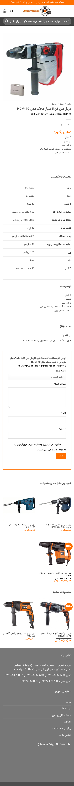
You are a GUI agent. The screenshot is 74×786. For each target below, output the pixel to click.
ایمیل (62, 429)
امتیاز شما (61, 371)
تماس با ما (65, 735)
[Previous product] (61, 125)
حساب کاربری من (61, 715)
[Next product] (68, 125)
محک (53, 104)
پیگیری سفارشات (61, 728)
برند (62, 104)
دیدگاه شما (60, 384)
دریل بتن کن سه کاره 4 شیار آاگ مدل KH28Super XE (56, 635)
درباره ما (66, 709)
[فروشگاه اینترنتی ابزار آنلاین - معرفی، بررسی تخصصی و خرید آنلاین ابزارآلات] (37, 11)
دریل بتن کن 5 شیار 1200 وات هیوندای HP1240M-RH (58, 526)
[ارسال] (6, 21)
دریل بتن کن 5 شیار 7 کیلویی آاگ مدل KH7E (55, 574)
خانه (69, 104)
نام (63, 413)
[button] (69, 11)
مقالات (67, 722)
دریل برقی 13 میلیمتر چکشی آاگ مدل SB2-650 (19, 635)
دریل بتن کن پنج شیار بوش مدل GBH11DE (22, 526)
